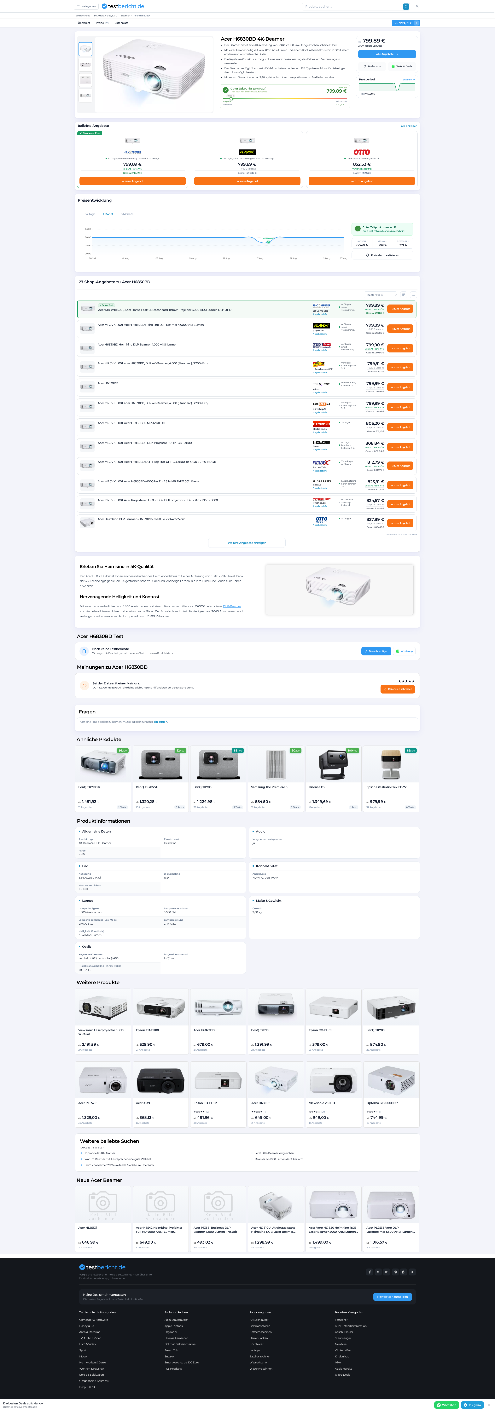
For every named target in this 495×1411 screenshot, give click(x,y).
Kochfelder (256, 1344)
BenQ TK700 (375, 1030)
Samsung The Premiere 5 (269, 787)
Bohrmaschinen (260, 1326)
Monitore (340, 1344)
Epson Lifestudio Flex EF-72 (386, 787)
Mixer (338, 1362)
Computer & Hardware (93, 1319)
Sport (82, 1350)
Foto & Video (87, 1344)
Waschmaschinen (261, 1368)
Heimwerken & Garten (93, 1362)
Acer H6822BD (204, 1030)
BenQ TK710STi (89, 787)
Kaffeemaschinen (261, 1332)
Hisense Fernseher (176, 1338)
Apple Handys (343, 1368)
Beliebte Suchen (176, 1312)
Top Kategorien (260, 1312)
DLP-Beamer (232, 606)
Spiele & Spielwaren (91, 1374)
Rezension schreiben (400, 689)
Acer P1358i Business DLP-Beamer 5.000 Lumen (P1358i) (215, 1229)
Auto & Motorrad (89, 1332)
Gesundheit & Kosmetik (94, 1381)
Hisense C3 (317, 787)
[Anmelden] (417, 6)
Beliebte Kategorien (349, 1312)
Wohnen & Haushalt (91, 1368)
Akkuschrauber (259, 1319)
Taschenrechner (260, 1356)
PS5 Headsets (173, 1368)
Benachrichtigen (378, 650)
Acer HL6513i (87, 1227)
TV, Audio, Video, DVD (105, 15)
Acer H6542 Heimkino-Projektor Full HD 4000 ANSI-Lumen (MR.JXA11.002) (159, 1231)
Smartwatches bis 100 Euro (182, 1362)
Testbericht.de (82, 15)
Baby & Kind (87, 1387)
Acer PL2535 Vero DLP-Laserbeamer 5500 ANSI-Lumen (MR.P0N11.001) (389, 1231)
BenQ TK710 (260, 1030)
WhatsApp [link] (449, 1405)
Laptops (255, 1350)
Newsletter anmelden (392, 1296)
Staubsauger (343, 1338)
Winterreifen (343, 1350)
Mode (82, 1356)
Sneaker (170, 1356)
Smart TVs (171, 1350)
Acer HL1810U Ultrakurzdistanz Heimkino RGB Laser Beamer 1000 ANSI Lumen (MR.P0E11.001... (275, 1231)
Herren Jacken (259, 1338)
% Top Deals (342, 1374)
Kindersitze (342, 1356)
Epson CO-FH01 (320, 1030)
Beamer (125, 15)
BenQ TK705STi (147, 787)
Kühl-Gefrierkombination (351, 1326)
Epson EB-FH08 (147, 1030)
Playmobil (171, 1332)
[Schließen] (489, 1405)
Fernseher (341, 1319)
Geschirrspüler (344, 1332)
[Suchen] (406, 6)
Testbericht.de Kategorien (97, 1312)
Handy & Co (86, 1326)
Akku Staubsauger (176, 1319)
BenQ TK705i (203, 787)
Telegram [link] (475, 1405)
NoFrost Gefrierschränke (180, 1344)
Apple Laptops (174, 1326)
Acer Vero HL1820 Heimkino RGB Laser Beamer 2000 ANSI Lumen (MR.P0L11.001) (332, 1231)
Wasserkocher (259, 1362)
